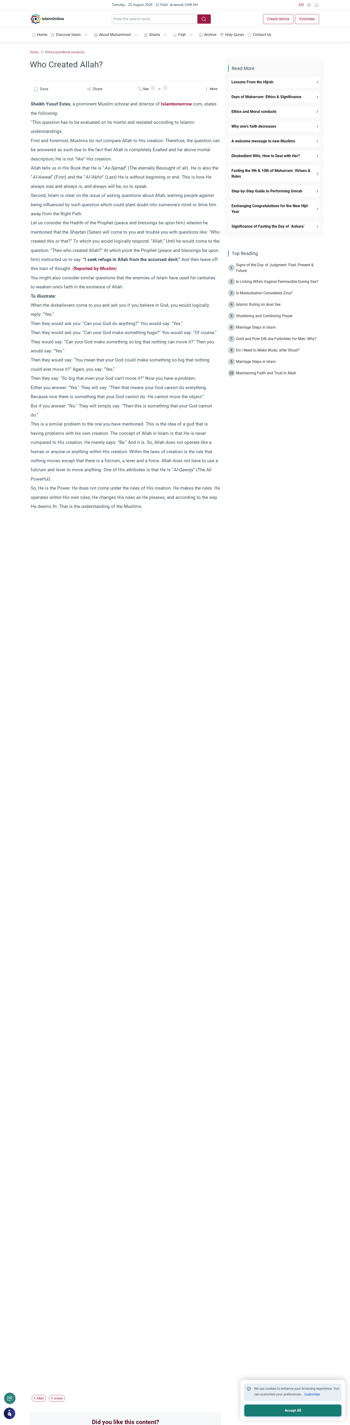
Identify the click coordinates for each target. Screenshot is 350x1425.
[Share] (9, 1398)
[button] (153, 89)
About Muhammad (115, 34)
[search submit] (204, 19)
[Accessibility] (309, 5)
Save (44, 89)
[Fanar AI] (9, 1413)
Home (42, 34)
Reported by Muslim (94, 268)
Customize (312, 1394)
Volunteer (307, 19)
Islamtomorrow (176, 104)
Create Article (278, 19)
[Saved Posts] (316, 5)
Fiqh (182, 34)
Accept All (293, 1410)
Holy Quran (234, 34)
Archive (210, 34)
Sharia (154, 34)
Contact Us (262, 34)
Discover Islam (68, 34)
